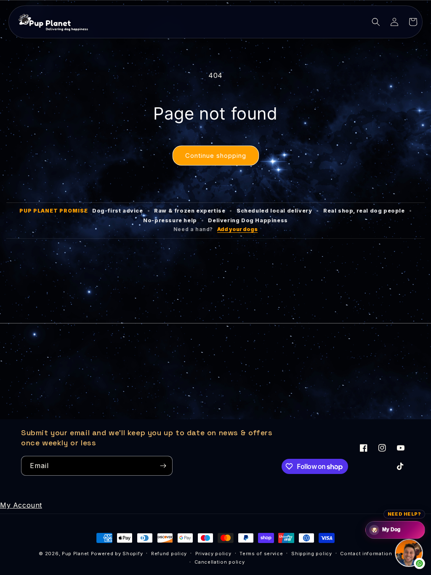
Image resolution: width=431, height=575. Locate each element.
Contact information (366, 553)
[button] (376, 22)
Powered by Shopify (117, 553)
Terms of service (261, 553)
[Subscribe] (163, 466)
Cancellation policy (219, 562)
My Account (21, 505)
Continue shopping (215, 156)
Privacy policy (213, 553)
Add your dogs (237, 229)
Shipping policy (311, 553)
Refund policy (169, 553)
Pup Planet (75, 553)
